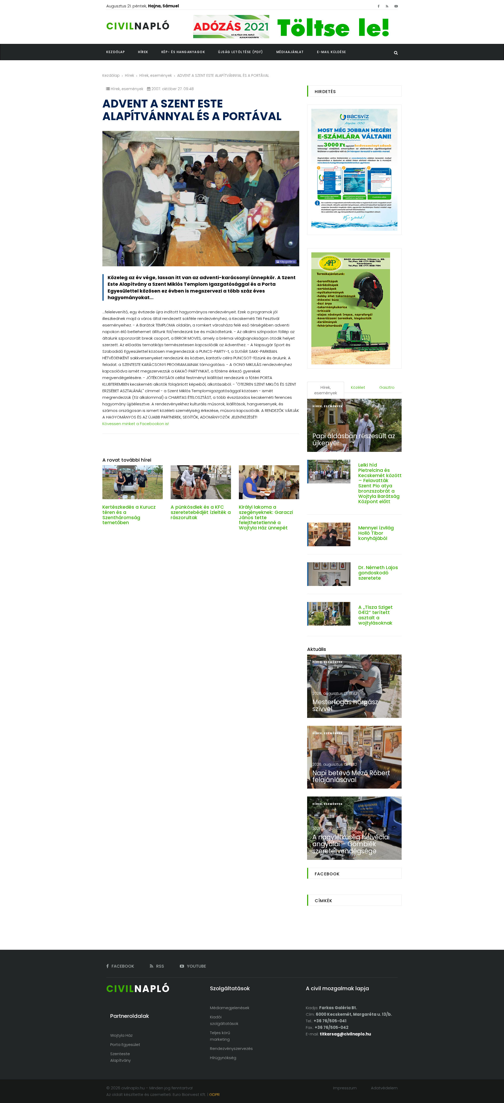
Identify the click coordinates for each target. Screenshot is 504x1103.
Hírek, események (155, 75)
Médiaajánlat (290, 52)
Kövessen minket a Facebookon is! (135, 423)
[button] (149, 52)
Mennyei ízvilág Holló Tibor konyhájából (376, 533)
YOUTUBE (196, 966)
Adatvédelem (384, 1088)
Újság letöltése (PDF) (240, 52)
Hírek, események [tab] (325, 390)
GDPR (214, 1094)
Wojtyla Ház (121, 1035)
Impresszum (345, 1088)
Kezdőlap (111, 75)
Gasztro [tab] (387, 387)
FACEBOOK (122, 966)
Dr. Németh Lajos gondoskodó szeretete (378, 572)
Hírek (129, 75)
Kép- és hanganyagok (183, 52)
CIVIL (138, 26)
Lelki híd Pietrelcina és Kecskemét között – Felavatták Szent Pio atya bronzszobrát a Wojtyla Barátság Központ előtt (380, 483)
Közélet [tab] (358, 387)
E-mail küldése (331, 52)
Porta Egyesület (125, 1044)
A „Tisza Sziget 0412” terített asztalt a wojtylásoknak (375, 615)
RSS (159, 966)
